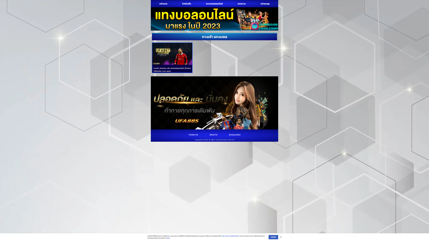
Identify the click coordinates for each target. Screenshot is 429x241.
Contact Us (193, 135)
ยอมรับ (273, 237)
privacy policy (234, 135)
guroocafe (191, 132)
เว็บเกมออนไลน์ (251, 132)
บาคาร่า (182, 132)
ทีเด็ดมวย (240, 132)
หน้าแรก (163, 3)
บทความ (242, 3)
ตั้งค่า (168, 238)
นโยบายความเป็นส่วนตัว (230, 236)
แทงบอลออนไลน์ (214, 3)
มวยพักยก (208, 132)
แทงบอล (199, 132)
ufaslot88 (263, 132)
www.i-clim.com (228, 140)
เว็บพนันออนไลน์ (219, 132)
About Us (213, 135)
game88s (231, 132)
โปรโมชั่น (186, 3)
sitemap (265, 3)
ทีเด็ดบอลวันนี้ (157, 132)
